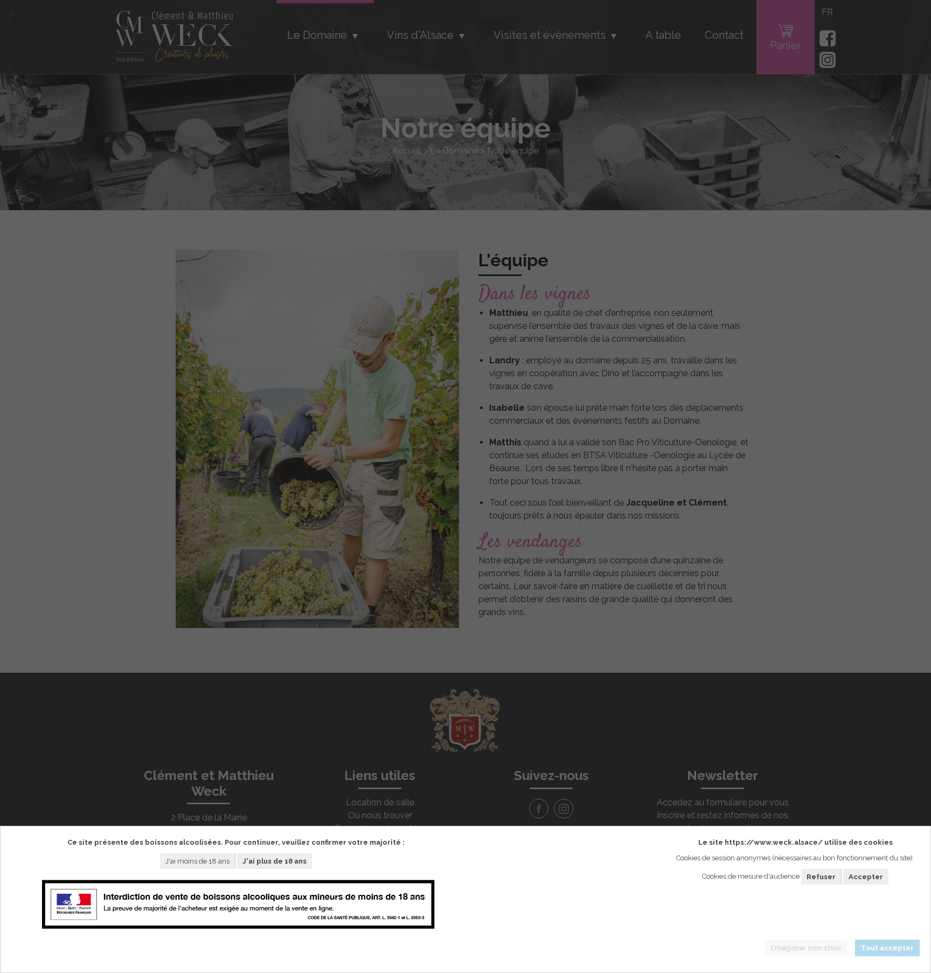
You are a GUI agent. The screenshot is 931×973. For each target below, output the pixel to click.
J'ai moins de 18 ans (197, 861)
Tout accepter (887, 948)
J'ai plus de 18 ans (274, 861)
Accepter (866, 877)
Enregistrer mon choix (806, 948)
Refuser (821, 877)
